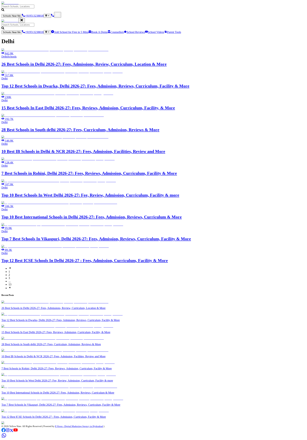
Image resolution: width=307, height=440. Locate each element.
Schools (12, 56)
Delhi (4, 56)
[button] (153, 8)
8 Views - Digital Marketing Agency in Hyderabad (79, 426)
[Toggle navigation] (57, 15)
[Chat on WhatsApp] (3, 436)
